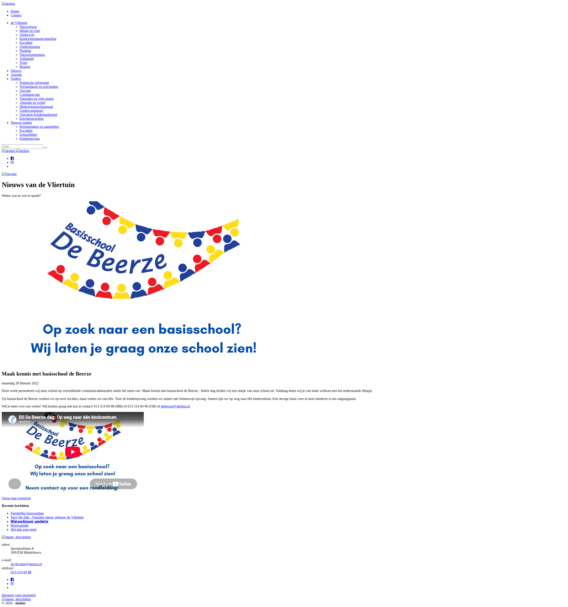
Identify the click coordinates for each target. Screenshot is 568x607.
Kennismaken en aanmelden (39, 127)
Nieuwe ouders (21, 123)
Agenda (16, 75)
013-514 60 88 (21, 572)
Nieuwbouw (28, 27)
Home (15, 11)
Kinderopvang (30, 138)
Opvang (25, 91)
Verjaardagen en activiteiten (39, 87)
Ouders (16, 79)
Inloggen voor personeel (19, 595)
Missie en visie (30, 31)
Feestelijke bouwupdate (27, 513)
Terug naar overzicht (16, 498)
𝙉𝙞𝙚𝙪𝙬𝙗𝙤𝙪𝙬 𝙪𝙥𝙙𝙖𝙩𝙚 (29, 521)
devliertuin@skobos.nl (26, 564)
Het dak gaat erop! (24, 529)
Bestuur (25, 67)
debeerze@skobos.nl (175, 406)
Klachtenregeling (31, 119)
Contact (16, 15)
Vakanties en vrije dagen (37, 99)
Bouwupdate (20, 525)
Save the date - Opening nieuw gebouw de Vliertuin (47, 517)
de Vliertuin (19, 23)
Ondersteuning (30, 47)
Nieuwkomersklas (32, 55)
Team (23, 63)
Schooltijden (28, 134)
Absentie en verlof (32, 103)
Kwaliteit (26, 43)
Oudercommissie (31, 111)
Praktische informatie (34, 83)
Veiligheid (27, 59)
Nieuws (16, 71)
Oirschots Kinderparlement (38, 115)
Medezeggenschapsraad (36, 107)
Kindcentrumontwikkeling (38, 39)
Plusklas (25, 51)
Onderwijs (27, 35)
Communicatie (30, 95)
